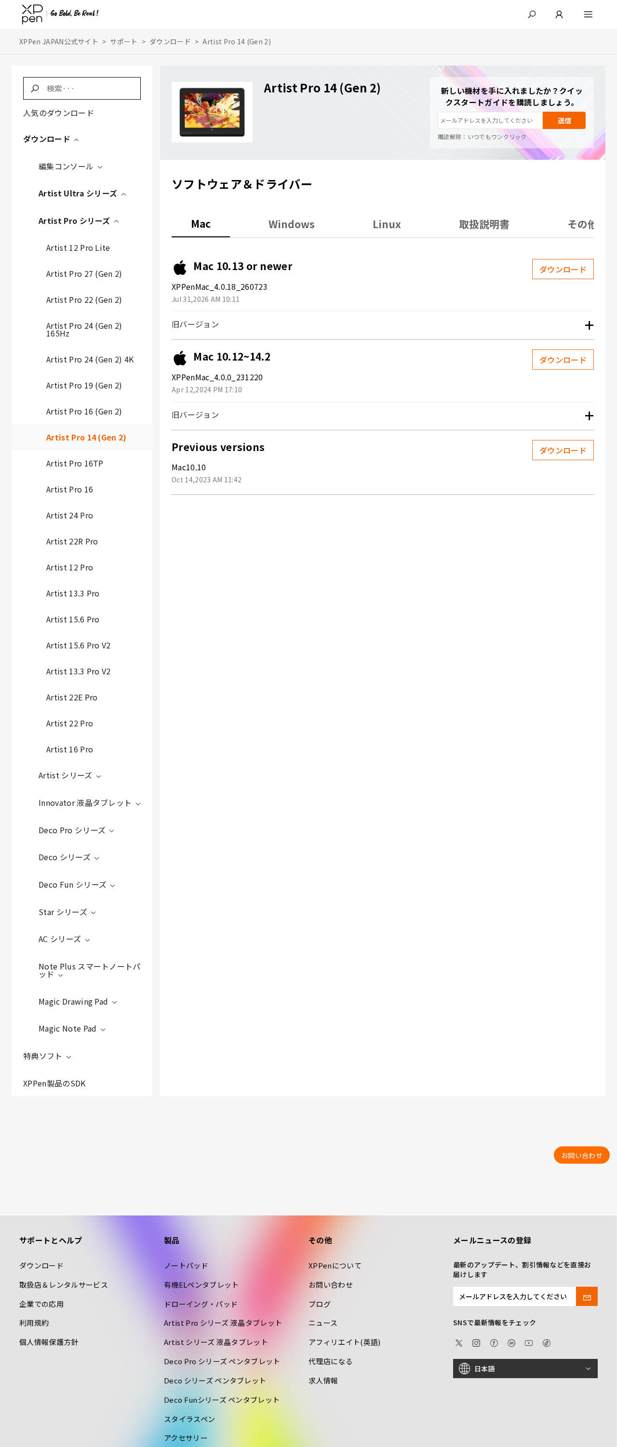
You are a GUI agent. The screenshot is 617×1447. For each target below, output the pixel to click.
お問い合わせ (330, 1284)
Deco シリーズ (66, 857)
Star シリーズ (64, 911)
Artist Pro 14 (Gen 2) (86, 437)
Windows (291, 224)
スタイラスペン (189, 1419)
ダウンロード (170, 41)
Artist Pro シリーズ (75, 220)
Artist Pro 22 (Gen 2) (84, 299)
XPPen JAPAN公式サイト (58, 41)
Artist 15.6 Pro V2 (78, 645)
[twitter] (459, 1341)
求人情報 (323, 1380)
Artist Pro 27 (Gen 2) (84, 273)
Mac (201, 224)
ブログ (319, 1304)
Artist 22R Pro (72, 541)
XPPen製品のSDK (54, 1083)
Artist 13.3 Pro (73, 593)
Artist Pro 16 (69, 489)
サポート (123, 41)
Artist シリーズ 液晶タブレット (216, 1342)
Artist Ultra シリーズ (79, 193)
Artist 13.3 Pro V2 (78, 671)
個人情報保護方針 (49, 1342)
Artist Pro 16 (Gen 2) (84, 411)
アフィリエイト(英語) (344, 1342)
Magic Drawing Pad (74, 1001)
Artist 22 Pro (69, 723)
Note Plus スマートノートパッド (90, 970)
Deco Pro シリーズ (73, 830)
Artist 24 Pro (69, 515)
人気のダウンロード (58, 112)
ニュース (322, 1323)
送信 (564, 120)
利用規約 (34, 1323)
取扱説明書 (484, 224)
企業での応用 (41, 1304)
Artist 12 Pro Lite (78, 247)
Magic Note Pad (69, 1028)
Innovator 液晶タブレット (86, 802)
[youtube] (529, 1341)
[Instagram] (476, 1341)
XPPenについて (335, 1265)
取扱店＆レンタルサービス (63, 1284)
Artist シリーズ (66, 775)
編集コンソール (67, 166)
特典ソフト (44, 1055)
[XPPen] (60, 14)
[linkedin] (511, 1341)
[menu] (588, 14)
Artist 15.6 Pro (73, 619)
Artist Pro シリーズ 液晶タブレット (223, 1323)
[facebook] (494, 1341)
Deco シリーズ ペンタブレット (215, 1380)
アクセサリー (186, 1438)
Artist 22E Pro (71, 697)
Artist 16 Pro (69, 749)
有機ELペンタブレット (201, 1284)
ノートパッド (186, 1265)
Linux (387, 224)
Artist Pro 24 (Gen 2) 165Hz (84, 329)
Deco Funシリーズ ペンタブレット (222, 1400)
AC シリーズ (61, 938)
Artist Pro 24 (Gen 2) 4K (90, 359)
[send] (587, 1296)
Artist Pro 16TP (75, 463)
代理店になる (330, 1361)
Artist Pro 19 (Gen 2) (84, 385)
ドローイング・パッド (201, 1304)
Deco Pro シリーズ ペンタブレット (222, 1361)
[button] (531, 14)
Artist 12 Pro (69, 567)
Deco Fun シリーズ (73, 884)
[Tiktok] (546, 1341)
